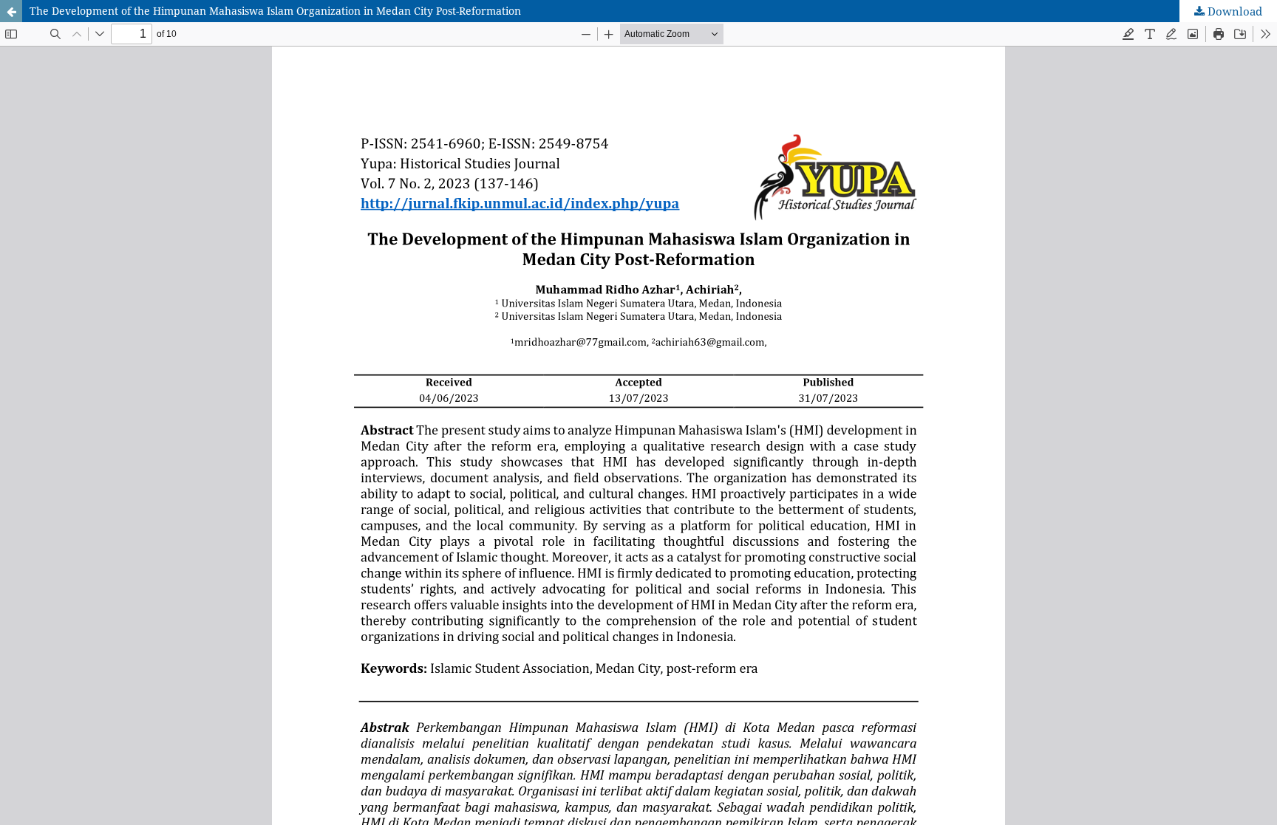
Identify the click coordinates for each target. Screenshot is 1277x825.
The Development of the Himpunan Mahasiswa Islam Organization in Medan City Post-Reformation (275, 11)
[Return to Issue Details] (11, 11)
